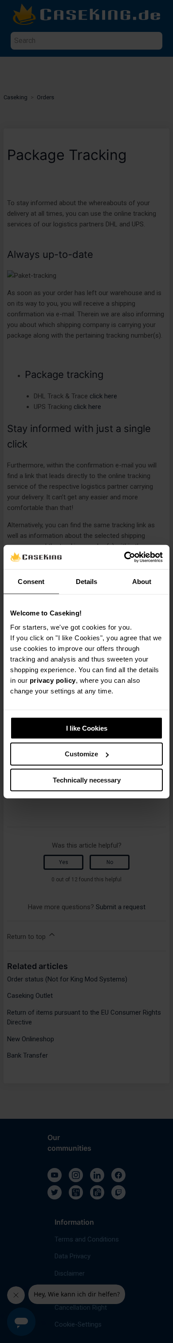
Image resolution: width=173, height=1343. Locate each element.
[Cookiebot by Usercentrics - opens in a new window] (124, 557)
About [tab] (142, 581)
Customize (81, 754)
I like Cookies (86, 728)
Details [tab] (87, 581)
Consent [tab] (31, 581)
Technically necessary (87, 780)
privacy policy (53, 680)
